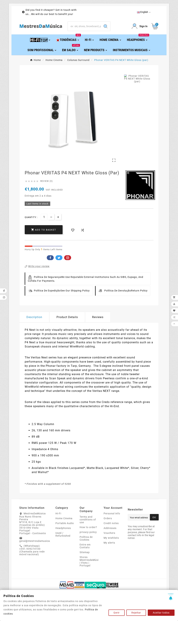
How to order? (88, 527)
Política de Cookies (86, 538)
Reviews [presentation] (97, 317)
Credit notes (111, 523)
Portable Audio (64, 523)
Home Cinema (63, 518)
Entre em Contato (85, 546)
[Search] (105, 26)
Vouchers (109, 533)
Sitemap (85, 552)
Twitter (58, 257)
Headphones (63, 528)
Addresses (110, 528)
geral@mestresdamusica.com (37, 541)
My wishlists (111, 537)
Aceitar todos (161, 612)
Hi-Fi (58, 513)
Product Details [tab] (67, 317)
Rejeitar (136, 612)
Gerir (117, 612)
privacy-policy (88, 532)
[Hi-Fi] (40, 40)
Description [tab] (34, 317)
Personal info (112, 513)
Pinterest (67, 257)
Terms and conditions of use (88, 519)
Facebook (50, 257)
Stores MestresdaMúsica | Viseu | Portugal (91, 561)
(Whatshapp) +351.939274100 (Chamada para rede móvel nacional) (32, 550)
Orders (108, 518)
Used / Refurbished (62, 534)
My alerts (109, 542)
